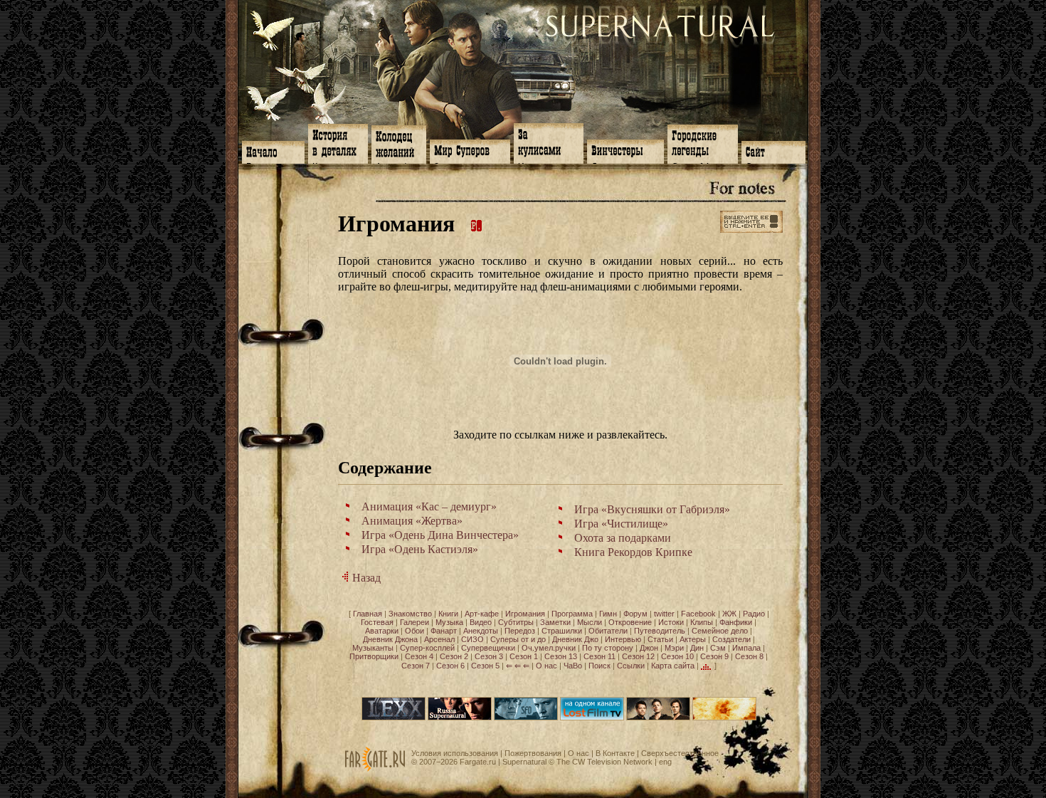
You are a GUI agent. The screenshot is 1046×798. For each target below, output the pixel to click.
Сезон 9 (714, 656)
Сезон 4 (419, 656)
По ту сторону (607, 648)
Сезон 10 (677, 656)
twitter (664, 613)
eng (665, 761)
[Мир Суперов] (470, 150)
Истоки (671, 622)
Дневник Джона (390, 639)
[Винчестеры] (625, 150)
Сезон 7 (415, 665)
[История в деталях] (338, 142)
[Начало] (273, 151)
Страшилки (562, 630)
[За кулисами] (548, 142)
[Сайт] (773, 151)
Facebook (698, 613)
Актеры (693, 639)
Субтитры (516, 622)
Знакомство (410, 613)
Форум (635, 613)
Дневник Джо (575, 639)
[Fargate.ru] (375, 769)
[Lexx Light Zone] (393, 717)
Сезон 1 (523, 656)
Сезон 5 (485, 665)
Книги (448, 613)
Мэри (674, 648)
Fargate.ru (478, 761)
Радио (754, 613)
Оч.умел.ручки (549, 648)
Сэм (718, 648)
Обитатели (608, 630)
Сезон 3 (489, 656)
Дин (697, 648)
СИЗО (472, 639)
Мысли (589, 622)
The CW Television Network (604, 761)
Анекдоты (480, 630)
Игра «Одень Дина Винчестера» (440, 535)
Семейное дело (720, 630)
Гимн (608, 613)
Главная (367, 613)
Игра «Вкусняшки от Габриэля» (652, 509)
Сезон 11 (599, 656)
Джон (649, 648)
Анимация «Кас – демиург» (429, 506)
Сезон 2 (454, 656)
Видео (481, 622)
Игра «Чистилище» (621, 524)
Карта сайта (672, 665)
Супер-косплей (427, 648)
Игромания (525, 613)
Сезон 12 (638, 656)
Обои (414, 630)
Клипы (701, 622)
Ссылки (631, 665)
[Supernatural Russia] (460, 717)
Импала (746, 648)
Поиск (599, 665)
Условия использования (454, 753)
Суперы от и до (518, 639)
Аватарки (381, 630)
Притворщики (373, 656)
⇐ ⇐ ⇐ (517, 665)
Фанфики (735, 622)
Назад (365, 578)
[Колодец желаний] (398, 143)
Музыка (449, 622)
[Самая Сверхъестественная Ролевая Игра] (724, 717)
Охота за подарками (622, 538)
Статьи (660, 639)
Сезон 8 (749, 656)
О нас (546, 665)
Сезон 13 (560, 656)
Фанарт (443, 630)
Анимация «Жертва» (412, 521)
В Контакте (615, 753)
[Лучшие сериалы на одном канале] (592, 717)
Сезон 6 (450, 665)
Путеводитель (659, 630)
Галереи (414, 622)
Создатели (731, 639)
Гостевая (377, 622)
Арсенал (439, 639)
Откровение (630, 622)
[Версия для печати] (476, 223)
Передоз (519, 630)
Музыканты (372, 648)
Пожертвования (532, 753)
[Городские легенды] (702, 143)
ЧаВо (573, 665)
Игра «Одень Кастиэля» (419, 549)
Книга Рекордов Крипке (633, 552)
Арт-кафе (482, 613)
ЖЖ (729, 613)
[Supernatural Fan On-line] (526, 717)
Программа (572, 613)
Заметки (555, 622)
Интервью (623, 639)
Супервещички (488, 648)
